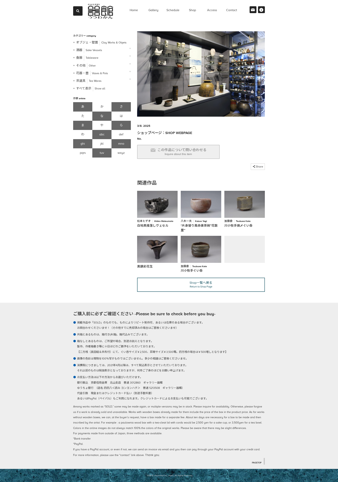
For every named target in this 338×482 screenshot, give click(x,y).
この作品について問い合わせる (182, 152)
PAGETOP (257, 462)
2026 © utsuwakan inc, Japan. (160, 475)
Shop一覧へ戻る (201, 284)
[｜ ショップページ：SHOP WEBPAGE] (201, 75)
